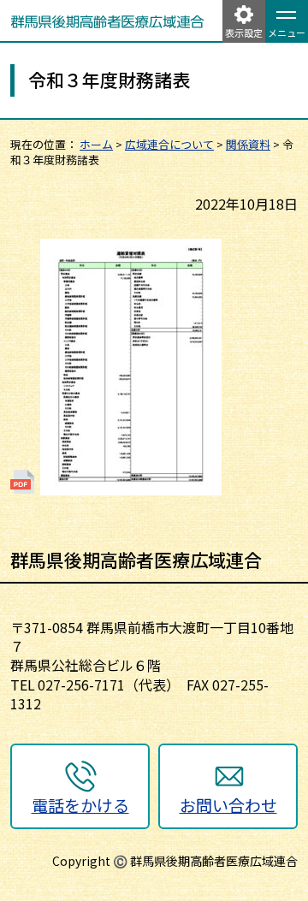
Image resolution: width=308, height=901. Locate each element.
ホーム (96, 144)
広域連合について (169, 144)
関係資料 (248, 144)
